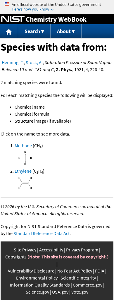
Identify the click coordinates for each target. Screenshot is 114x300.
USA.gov (60, 292)
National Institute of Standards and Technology (13, 19)
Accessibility (51, 250)
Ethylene (23, 171)
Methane (23, 145)
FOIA (99, 271)
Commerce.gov (87, 285)
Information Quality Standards (40, 285)
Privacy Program (82, 250)
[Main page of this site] (9, 31)
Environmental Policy (37, 278)
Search (32, 31)
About (64, 31)
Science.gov (37, 292)
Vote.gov (79, 292)
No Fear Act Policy (74, 271)
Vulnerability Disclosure (31, 271)
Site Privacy (25, 250)
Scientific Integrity (78, 278)
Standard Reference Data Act (41, 233)
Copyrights (16, 257)
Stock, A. (34, 62)
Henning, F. (13, 62)
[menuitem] (9, 31)
